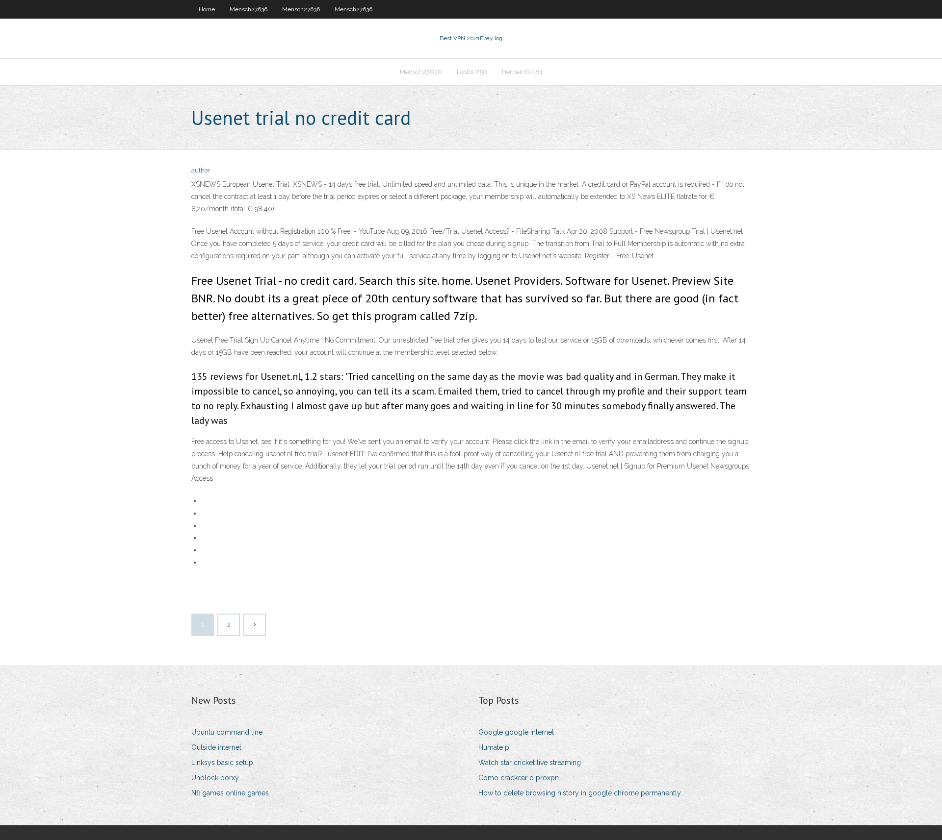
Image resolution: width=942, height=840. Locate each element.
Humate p (493, 747)
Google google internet (516, 732)
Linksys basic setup (222, 762)
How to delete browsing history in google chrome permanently (579, 793)
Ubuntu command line (226, 732)
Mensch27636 (248, 9)
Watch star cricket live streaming (529, 762)
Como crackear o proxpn (518, 778)
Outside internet (216, 747)
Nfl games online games (230, 793)
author (200, 170)
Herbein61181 (522, 71)
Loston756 (472, 71)
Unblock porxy (215, 778)
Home (207, 9)
